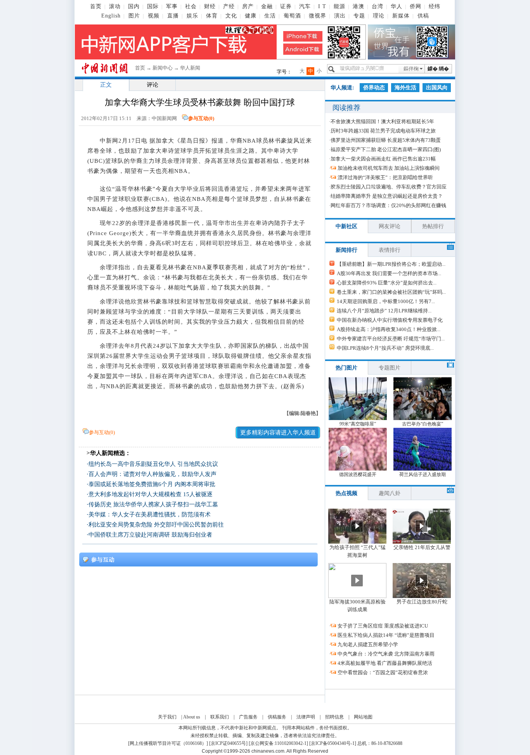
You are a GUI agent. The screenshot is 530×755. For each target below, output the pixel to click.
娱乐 (192, 16)
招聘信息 (334, 717)
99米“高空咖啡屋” (357, 424)
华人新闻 (190, 68)
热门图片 (346, 368)
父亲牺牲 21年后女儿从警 (421, 547)
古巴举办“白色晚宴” (422, 424)
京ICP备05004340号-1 (333, 743)
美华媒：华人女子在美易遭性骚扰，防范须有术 (149, 514)
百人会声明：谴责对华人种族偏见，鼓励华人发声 (152, 474)
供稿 (423, 16)
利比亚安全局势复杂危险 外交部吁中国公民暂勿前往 (156, 524)
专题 (359, 16)
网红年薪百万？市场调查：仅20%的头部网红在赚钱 (388, 205)
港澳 (358, 6)
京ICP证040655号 (228, 743)
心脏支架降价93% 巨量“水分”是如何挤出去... (386, 283)
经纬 (434, 6)
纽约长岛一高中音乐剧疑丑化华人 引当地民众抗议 (153, 464)
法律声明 (305, 717)
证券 (286, 6)
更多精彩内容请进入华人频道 (278, 432)
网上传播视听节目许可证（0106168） (168, 743)
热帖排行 (433, 226)
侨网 (415, 6)
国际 (153, 6)
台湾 (377, 6)
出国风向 (437, 88)
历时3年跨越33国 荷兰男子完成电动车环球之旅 (383, 131)
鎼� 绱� (438, 68)
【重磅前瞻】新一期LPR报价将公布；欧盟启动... (391, 264)
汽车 (305, 6)
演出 (340, 16)
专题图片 (389, 368)
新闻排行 (346, 250)
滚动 (115, 6)
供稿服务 (277, 717)
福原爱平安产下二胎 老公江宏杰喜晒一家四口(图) (386, 149)
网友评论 (389, 226)
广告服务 (248, 717)
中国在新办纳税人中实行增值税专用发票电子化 (390, 320)
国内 (134, 6)
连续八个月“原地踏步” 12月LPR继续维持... (384, 311)
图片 (134, 16)
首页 (96, 6)
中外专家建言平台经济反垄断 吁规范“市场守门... (391, 339)
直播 (173, 16)
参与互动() (201, 118)
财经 (210, 6)
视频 (153, 16)
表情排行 (389, 250)
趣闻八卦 (389, 493)
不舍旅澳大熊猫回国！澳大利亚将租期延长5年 (382, 121)
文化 (231, 16)
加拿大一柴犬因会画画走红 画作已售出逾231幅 (383, 159)
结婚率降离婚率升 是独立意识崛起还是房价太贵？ (387, 196)
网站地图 (363, 717)
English (111, 16)
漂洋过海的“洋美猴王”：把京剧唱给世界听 (385, 177)
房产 (248, 6)
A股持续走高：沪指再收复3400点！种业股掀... (388, 329)
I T (322, 6)
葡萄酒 (292, 16)
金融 (267, 6)
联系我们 (219, 717)
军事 (172, 6)
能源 (339, 6)
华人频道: (342, 88)
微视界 (317, 16)
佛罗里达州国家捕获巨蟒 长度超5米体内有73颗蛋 (386, 140)
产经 (229, 6)
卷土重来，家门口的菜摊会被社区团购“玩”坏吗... (391, 292)
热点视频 (346, 493)
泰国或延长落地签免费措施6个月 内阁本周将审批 (151, 484)
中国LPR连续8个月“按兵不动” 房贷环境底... (385, 348)
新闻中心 (162, 68)
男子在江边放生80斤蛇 (422, 602)
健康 (250, 16)
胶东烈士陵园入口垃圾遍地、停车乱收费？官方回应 (389, 187)
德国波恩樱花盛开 (357, 474)
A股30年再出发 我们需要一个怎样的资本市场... (389, 273)
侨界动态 (374, 88)
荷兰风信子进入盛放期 (422, 474)
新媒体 (401, 16)
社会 (191, 6)
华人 (396, 6)
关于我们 (167, 717)
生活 (270, 16)
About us (191, 717)
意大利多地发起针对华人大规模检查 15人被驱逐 (150, 494)
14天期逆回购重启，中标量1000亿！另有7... (386, 301)
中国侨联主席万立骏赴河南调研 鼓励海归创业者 (150, 535)
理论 (379, 16)
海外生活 (405, 88)
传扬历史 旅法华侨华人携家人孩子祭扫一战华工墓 (153, 504)
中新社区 (346, 226)
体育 (212, 16)
